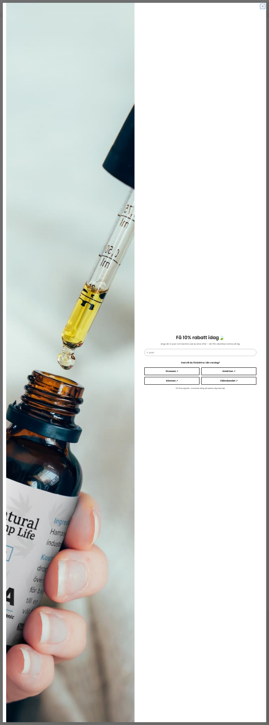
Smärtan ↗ (228, 371)
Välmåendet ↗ (229, 380)
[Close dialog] (262, 6)
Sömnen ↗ (172, 380)
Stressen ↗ (172, 371)
